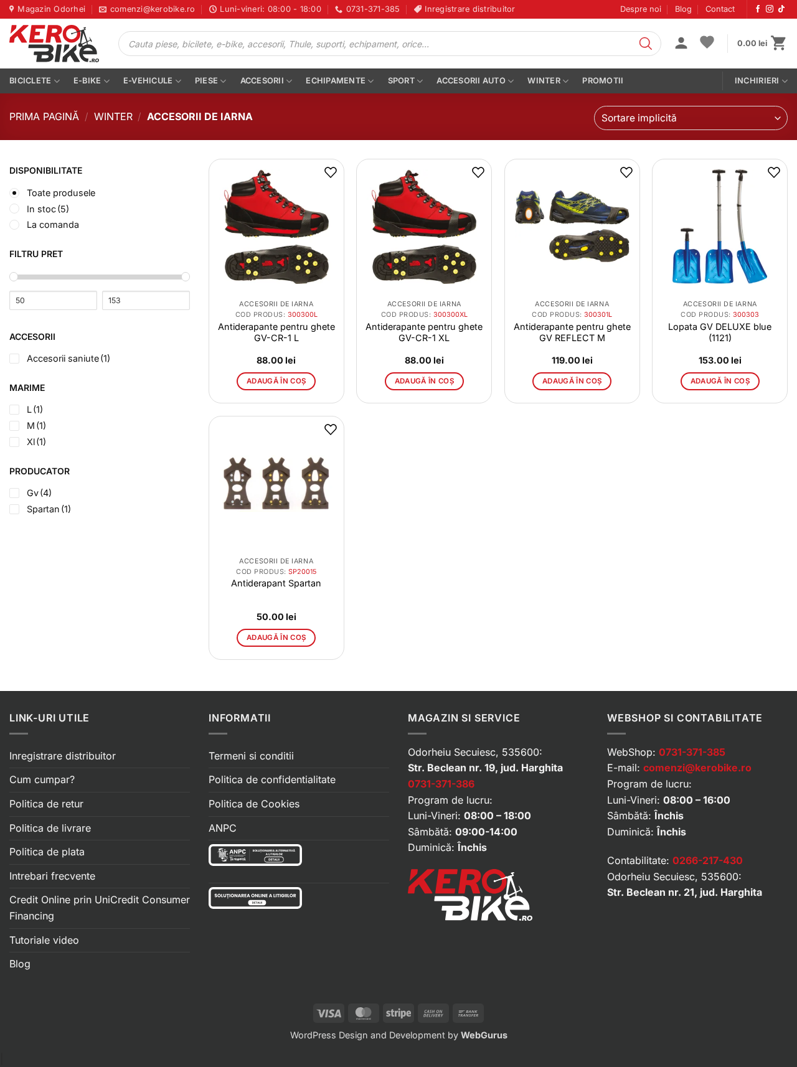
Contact (720, 9)
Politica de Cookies (254, 803)
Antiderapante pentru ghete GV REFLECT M (572, 332)
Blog (683, 9)
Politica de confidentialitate (272, 779)
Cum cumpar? (42, 779)
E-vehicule (148, 80)
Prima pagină (44, 116)
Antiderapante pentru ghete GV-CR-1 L (276, 332)
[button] (681, 44)
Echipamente (335, 80)
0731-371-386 (441, 784)
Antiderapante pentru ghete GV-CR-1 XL (424, 332)
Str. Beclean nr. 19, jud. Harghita (485, 767)
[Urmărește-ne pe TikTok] (781, 9)
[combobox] (691, 118)
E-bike (87, 80)
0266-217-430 (707, 860)
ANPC (223, 828)
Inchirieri (757, 80)
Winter (543, 80)
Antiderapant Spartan (276, 583)
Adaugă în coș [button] (276, 381)
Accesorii (262, 80)
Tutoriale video (44, 940)
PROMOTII (602, 80)
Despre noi (640, 9)
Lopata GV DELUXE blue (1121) (719, 332)
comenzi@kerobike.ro (697, 767)
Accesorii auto (471, 80)
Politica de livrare (50, 828)
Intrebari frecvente (52, 876)
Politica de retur (46, 803)
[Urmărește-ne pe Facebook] (758, 9)
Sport (401, 80)
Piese (206, 80)
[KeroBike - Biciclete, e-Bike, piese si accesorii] (54, 43)
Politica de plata (47, 851)
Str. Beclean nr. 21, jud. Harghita (684, 892)
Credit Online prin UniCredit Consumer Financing (99, 907)
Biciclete (30, 80)
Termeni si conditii (251, 756)
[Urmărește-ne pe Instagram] (769, 9)
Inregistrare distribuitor (62, 756)
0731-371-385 (692, 752)
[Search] (645, 43)
